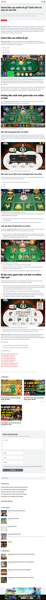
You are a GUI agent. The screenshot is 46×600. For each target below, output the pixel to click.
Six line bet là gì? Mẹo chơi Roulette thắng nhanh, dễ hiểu (34, 398)
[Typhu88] (4, 547)
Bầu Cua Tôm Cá (13, 371)
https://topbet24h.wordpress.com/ (8, 358)
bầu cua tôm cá (19, 79)
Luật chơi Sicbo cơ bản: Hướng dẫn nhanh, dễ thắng (12, 496)
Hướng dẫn (4, 20)
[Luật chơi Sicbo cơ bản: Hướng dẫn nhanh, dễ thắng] (11, 388)
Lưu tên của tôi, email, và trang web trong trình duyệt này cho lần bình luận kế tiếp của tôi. (23, 466)
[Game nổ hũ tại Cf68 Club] (4, 523)
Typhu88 (10, 541)
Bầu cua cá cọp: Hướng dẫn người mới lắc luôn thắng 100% (15, 347)
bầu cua (3, 371)
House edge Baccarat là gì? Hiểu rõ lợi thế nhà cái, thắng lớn (14, 494)
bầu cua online (7, 371)
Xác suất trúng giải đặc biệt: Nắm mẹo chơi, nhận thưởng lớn (14, 489)
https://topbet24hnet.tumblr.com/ (8, 357)
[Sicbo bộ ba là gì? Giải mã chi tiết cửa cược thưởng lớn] (4, 574)
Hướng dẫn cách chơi (35, 371)
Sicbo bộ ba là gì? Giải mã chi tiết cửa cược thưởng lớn (12, 491)
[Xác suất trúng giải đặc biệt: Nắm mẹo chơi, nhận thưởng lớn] (4, 567)
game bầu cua (25, 371)
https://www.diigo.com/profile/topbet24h (9, 363)
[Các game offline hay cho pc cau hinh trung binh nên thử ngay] (4, 559)
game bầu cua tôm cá (9, 170)
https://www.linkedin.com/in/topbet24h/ (9, 353)
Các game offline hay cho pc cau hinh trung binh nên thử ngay (14, 487)
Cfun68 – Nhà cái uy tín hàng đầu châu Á (16, 510)
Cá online (18, 371)
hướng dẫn (29, 371)
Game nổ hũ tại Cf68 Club (13, 518)
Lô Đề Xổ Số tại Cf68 (12, 526)
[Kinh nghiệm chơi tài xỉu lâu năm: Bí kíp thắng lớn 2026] (11, 413)
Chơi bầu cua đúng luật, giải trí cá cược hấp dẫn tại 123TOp (15, 345)
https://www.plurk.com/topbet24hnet (9, 364)
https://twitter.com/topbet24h (7, 361)
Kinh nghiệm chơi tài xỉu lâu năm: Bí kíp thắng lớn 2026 (11, 423)
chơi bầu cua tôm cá (7, 213)
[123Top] (4, 1)
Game (21, 371)
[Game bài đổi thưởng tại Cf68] (4, 539)
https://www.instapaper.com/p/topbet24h (10, 366)
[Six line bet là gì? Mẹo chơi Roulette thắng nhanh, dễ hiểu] (34, 388)
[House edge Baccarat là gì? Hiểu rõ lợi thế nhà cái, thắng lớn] (4, 582)
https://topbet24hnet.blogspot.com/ (8, 360)
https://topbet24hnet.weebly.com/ (8, 355)
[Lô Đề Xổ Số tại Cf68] (4, 531)
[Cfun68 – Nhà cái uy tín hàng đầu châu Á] (4, 515)
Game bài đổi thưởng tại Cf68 (14, 534)
